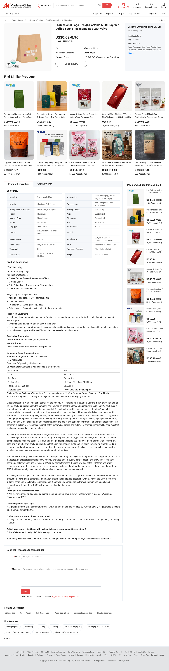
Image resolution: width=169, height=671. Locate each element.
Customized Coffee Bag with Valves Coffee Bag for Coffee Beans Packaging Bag (154, 349)
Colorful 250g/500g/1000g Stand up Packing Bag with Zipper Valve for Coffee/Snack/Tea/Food (154, 310)
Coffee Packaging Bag (73, 626)
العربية (98, 655)
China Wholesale (74, 652)
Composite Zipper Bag (83, 613)
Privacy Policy (124, 661)
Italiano (71, 655)
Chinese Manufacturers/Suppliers (53, 652)
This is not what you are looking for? (36, 596)
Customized (100, 214)
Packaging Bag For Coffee (98, 626)
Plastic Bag (28, 626)
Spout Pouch (25, 613)
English (22, 655)
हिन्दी (120, 655)
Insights (151, 652)
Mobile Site (142, 652)
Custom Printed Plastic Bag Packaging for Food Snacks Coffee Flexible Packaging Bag (154, 270)
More (130, 53)
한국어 (106, 655)
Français (50, 655)
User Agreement (99, 661)
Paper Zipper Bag (62, 613)
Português (40, 655)
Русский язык (61, 655)
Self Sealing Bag (42, 613)
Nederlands (89, 655)
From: (17, 556)
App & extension (135, 13)
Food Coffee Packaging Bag (17, 632)
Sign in (163, 7)
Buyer (108, 13)
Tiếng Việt (145, 655)
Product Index (130, 652)
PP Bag (42, 626)
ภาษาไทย (127, 655)
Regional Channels (115, 652)
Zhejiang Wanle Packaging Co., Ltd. (144, 26)
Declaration (112, 661)
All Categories (11, 13)
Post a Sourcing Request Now (65, 596)
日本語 (113, 655)
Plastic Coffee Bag (42, 632)
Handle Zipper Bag (104, 613)
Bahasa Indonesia (157, 655)
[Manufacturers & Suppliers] (17, 5)
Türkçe (136, 655)
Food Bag (54, 626)
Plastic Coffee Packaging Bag (67, 632)
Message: (15, 569)
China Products (32, 652)
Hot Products (20, 652)
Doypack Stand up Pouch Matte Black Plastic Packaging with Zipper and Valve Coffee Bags (154, 290)
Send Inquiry (71, 63)
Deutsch (80, 655)
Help (120, 13)
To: (19, 562)
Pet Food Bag (9, 613)
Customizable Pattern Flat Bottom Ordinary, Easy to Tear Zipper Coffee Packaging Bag (154, 211)
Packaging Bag (12, 626)
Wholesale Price (88, 652)
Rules (164, 13)
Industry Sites (101, 652)
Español (31, 655)
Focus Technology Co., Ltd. (67, 661)
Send (25, 591)
